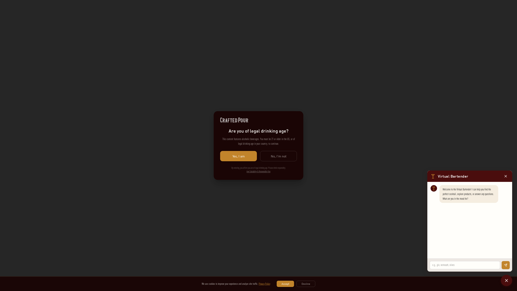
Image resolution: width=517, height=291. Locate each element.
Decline (306, 283)
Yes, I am (238, 156)
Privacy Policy (264, 283)
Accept (285, 283)
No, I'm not (278, 156)
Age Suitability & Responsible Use (258, 171)
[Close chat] (506, 280)
